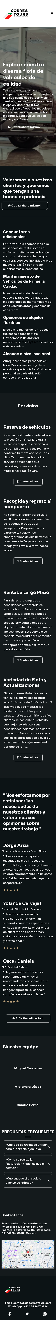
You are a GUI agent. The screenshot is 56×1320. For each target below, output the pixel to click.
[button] (51, 13)
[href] (28, 1254)
